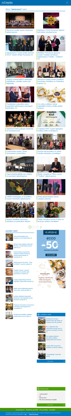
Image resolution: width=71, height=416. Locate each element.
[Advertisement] (51, 300)
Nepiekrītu (35, 414)
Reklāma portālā (32, 410)
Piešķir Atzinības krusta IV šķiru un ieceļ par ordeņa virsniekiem (51, 220)
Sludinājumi (20, 410)
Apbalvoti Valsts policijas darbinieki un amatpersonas (20, 130)
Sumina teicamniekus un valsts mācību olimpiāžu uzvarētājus (49, 152)
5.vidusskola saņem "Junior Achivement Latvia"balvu (17, 152)
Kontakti (52, 410)
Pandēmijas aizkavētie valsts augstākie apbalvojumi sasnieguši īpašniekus (19, 106)
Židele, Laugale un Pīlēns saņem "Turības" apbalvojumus (50, 175)
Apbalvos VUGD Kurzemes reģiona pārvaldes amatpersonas (51, 31)
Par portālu (44, 410)
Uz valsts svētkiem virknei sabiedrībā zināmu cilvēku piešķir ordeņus (50, 106)
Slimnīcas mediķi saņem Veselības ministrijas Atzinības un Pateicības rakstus (51, 81)
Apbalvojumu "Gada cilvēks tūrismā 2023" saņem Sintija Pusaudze (20, 54)
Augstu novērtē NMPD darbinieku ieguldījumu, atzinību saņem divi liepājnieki (19, 81)
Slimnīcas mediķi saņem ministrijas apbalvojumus (20, 31)
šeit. (26, 414)
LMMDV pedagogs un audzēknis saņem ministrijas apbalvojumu (19, 198)
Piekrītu (31, 414)
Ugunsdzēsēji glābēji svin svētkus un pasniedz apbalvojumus (19, 175)
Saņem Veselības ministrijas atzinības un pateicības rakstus (18, 220)
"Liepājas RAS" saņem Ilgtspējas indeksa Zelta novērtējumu (50, 130)
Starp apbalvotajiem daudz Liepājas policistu (48, 198)
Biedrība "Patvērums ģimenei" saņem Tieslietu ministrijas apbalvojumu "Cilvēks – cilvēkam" (50, 55)
